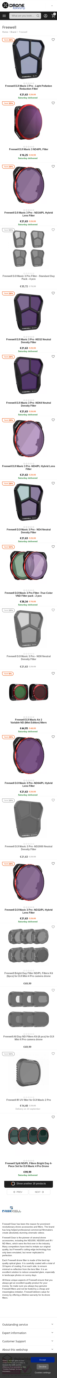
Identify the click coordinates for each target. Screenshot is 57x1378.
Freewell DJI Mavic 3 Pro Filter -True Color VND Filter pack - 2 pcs (29, 594)
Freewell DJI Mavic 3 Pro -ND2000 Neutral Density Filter (28, 848)
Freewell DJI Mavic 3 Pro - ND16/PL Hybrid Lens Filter (28, 214)
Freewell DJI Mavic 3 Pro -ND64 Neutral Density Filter (28, 404)
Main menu (4, 16)
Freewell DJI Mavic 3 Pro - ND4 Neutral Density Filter (29, 531)
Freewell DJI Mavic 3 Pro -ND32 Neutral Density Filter (28, 341)
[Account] (45, 16)
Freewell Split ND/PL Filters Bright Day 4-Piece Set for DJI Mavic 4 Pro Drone (28, 1165)
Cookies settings (43, 1372)
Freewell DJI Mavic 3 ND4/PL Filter (28, 149)
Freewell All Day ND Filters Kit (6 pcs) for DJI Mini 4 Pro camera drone (28, 1038)
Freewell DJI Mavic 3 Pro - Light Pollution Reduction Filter (28, 87)
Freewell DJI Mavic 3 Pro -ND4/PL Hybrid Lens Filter (28, 467)
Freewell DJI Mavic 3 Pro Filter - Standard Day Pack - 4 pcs (29, 277)
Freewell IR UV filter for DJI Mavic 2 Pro (28, 1100)
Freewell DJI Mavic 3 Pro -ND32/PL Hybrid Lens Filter (29, 911)
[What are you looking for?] (38, 16)
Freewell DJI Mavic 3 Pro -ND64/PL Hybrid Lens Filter (29, 784)
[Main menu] (4, 16)
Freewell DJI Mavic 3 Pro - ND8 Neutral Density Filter (29, 658)
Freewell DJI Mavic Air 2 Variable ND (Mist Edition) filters (28, 721)
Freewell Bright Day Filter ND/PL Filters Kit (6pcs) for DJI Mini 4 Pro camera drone (28, 974)
